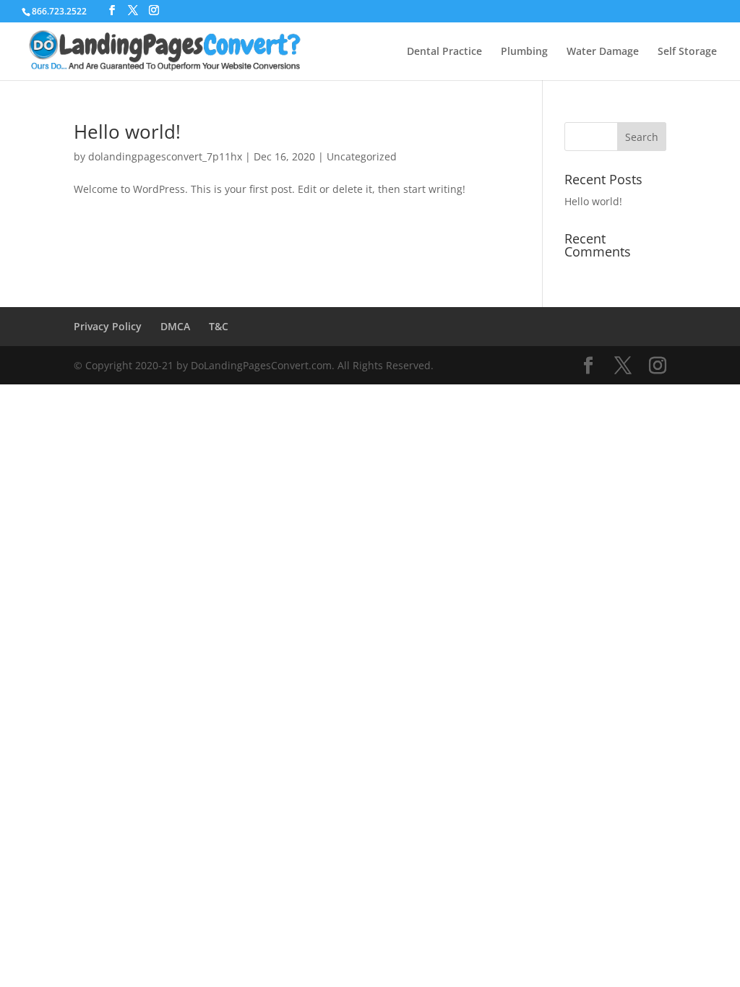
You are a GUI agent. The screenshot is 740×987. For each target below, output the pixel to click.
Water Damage (603, 52)
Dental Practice (444, 52)
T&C (218, 326)
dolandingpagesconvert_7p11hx (165, 156)
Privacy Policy (108, 326)
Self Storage (687, 52)
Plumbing (524, 52)
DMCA (175, 326)
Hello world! (127, 131)
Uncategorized (362, 156)
